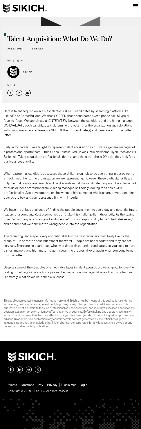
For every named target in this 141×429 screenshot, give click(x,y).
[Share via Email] (28, 93)
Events (12, 385)
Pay (40, 385)
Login (83, 385)
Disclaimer (68, 385)
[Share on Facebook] (10, 93)
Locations (27, 385)
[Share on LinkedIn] (19, 93)
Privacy (52, 385)
